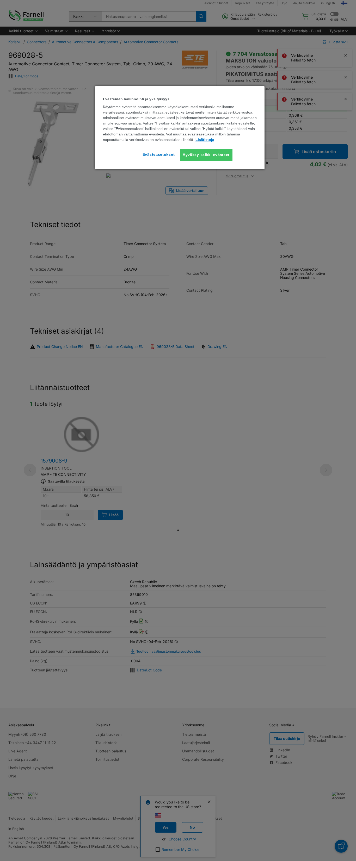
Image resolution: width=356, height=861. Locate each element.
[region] (180, 127)
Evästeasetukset (159, 154)
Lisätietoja (204, 140)
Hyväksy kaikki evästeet (206, 155)
